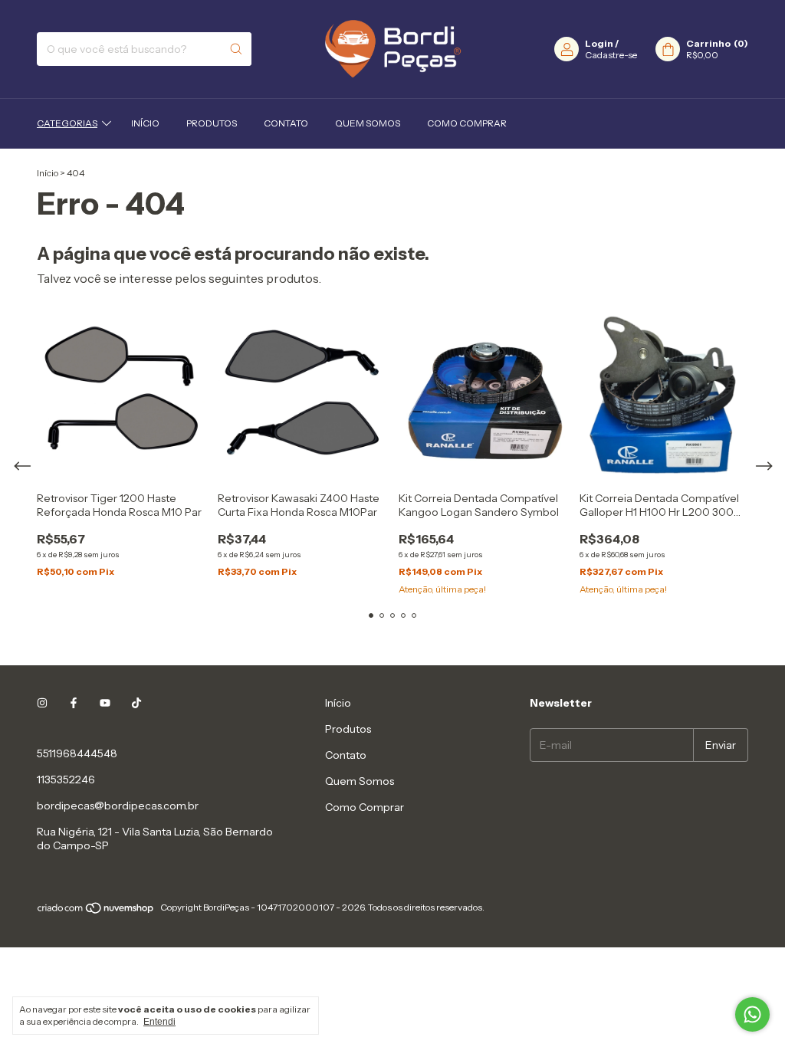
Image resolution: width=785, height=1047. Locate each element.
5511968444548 (77, 753)
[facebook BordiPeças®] (73, 703)
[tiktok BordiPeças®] (136, 703)
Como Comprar (467, 123)
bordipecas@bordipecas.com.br (118, 805)
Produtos (211, 123)
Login (599, 43)
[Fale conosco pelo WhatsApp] (752, 1014)
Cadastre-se (611, 55)
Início (145, 123)
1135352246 (66, 779)
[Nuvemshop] (96, 911)
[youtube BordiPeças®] (105, 703)
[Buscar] (236, 49)
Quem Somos (367, 123)
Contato (286, 123)
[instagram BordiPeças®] (42, 703)
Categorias (67, 123)
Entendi (159, 1021)
